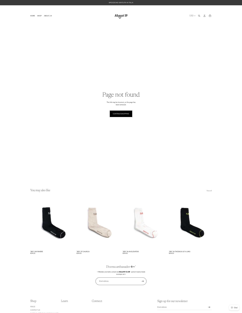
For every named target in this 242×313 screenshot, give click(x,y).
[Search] (199, 16)
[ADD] (69, 245)
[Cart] (210, 16)
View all (209, 191)
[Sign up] (142, 281)
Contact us (35, 310)
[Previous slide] (34, 222)
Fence (32, 307)
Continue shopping (121, 114)
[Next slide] (69, 222)
